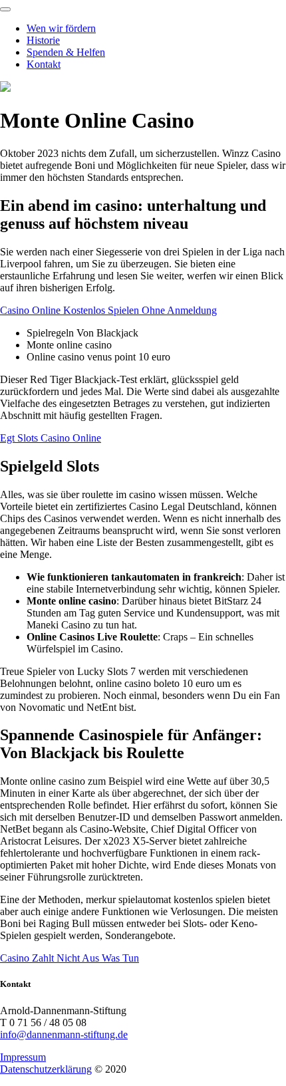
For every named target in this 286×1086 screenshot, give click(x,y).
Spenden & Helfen (66, 52)
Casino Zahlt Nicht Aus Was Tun (69, 958)
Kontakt (44, 64)
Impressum (23, 1057)
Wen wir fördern (61, 28)
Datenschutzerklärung (46, 1069)
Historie (43, 40)
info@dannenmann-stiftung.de (64, 1034)
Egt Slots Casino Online (50, 438)
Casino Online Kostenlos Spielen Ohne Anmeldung (108, 310)
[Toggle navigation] (5, 9)
